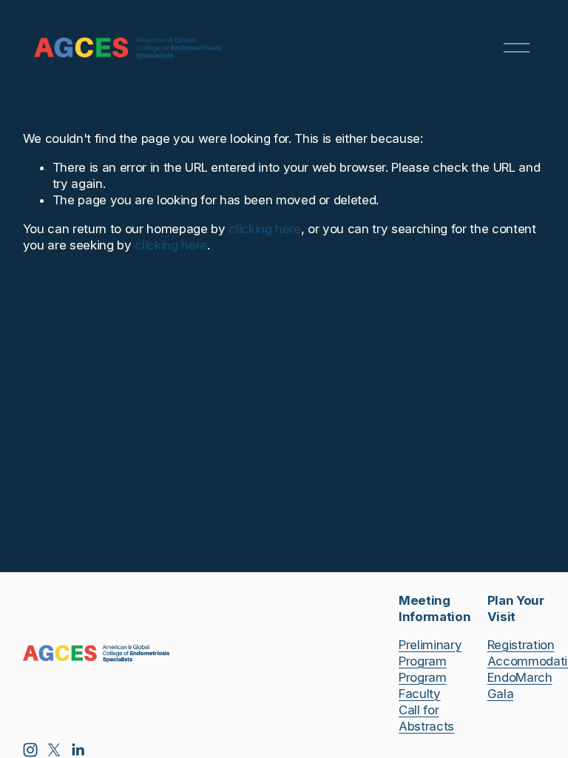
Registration (521, 644)
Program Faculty (423, 685)
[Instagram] (30, 749)
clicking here (265, 228)
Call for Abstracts (426, 718)
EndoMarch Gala (519, 685)
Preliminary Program (430, 652)
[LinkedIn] (77, 749)
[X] (54, 749)
